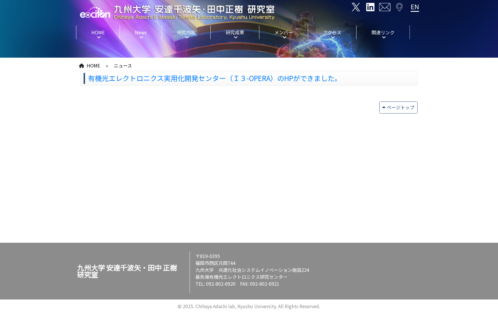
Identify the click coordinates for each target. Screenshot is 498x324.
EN (415, 6)
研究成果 (235, 32)
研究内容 (186, 32)
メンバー (283, 32)
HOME (98, 32)
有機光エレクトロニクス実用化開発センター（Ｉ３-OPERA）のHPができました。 (215, 78)
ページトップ (400, 107)
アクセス (332, 32)
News (141, 32)
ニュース (123, 65)
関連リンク (383, 32)
